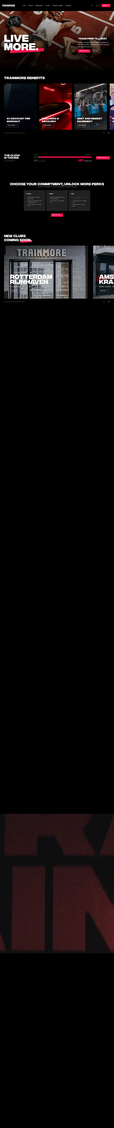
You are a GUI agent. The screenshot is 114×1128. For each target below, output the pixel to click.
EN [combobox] (96, 5)
